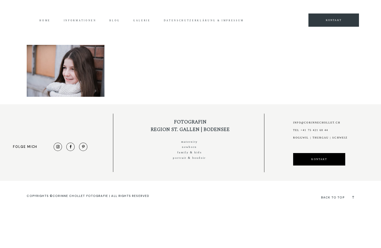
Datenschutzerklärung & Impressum (204, 20)
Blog (114, 20)
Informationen (80, 20)
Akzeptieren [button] (300, 8)
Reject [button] (322, 8)
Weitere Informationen (267, 8)
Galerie (142, 20)
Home (45, 20)
